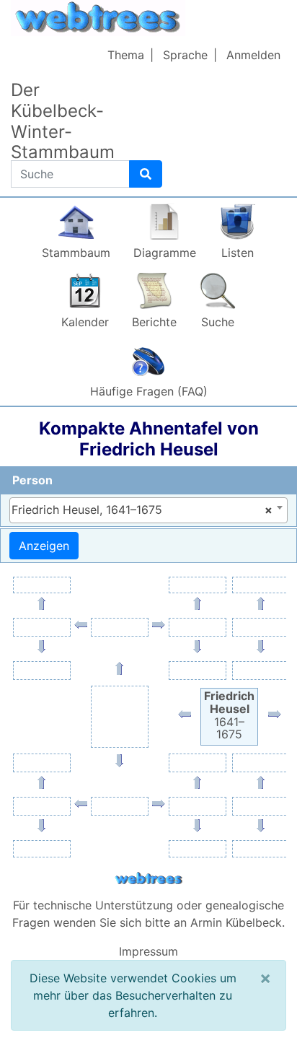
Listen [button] (237, 252)
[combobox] (148, 510)
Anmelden (253, 55)
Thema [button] (125, 55)
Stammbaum (76, 252)
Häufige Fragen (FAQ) (149, 391)
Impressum (148, 951)
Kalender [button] (85, 322)
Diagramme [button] (164, 252)
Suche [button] (217, 322)
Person (32, 480)
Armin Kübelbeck (236, 922)
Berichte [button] (154, 322)
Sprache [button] (185, 55)
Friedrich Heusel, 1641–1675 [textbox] (142, 509)
